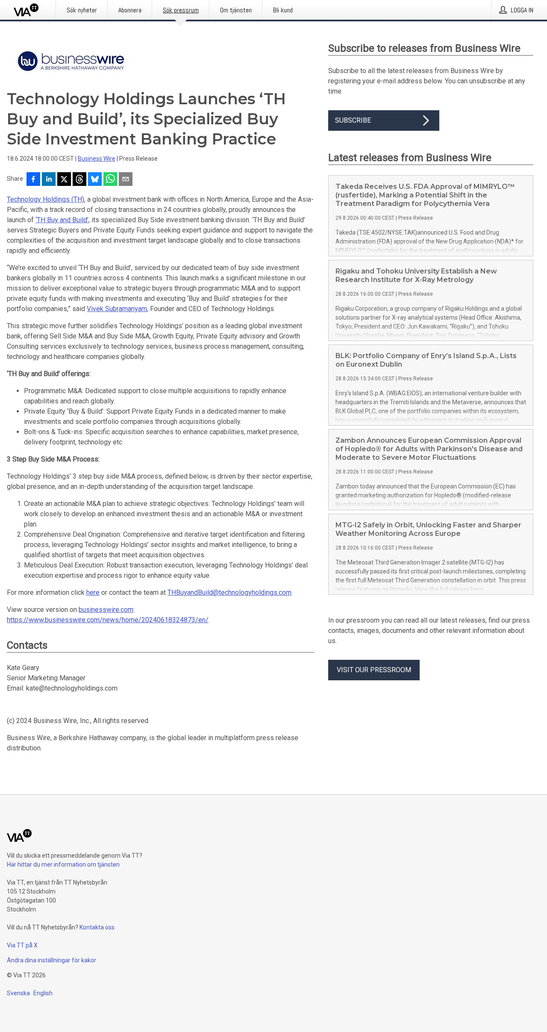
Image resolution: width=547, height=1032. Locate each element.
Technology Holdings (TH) (45, 199)
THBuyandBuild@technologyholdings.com (229, 592)
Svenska (18, 993)
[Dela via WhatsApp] (110, 180)
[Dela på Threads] (79, 180)
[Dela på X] (64, 180)
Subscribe (353, 120)
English (43, 993)
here (93, 592)
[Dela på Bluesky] (95, 180)
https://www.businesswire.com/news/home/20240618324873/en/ (108, 620)
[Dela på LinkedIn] (49, 180)
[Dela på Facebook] (33, 180)
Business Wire (96, 158)
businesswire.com (106, 610)
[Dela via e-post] (125, 180)
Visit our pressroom (374, 670)
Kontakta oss (97, 927)
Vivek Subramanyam (117, 309)
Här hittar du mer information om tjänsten (63, 864)
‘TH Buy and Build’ (61, 220)
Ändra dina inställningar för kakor (51, 960)
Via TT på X (22, 945)
